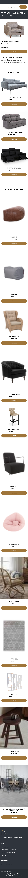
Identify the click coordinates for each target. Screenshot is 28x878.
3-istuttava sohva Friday (14, 97)
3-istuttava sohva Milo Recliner (14, 133)
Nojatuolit (12, 16)
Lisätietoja (14, 51)
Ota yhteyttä (13, 874)
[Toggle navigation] (2, 7)
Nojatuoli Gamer (14, 486)
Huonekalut (5, 16)
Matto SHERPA (14, 659)
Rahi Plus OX (14, 294)
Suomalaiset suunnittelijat (9, 849)
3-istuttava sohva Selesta (14, 168)
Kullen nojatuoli (14, 336)
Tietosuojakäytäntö (11, 875)
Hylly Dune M (14, 694)
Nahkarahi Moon (14, 237)
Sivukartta (19, 875)
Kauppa (23, 7)
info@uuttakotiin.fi (4, 1)
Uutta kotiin (6, 847)
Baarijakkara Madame (14, 429)
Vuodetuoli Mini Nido (14, 544)
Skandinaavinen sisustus (9, 852)
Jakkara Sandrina (14, 751)
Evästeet (19, 874)
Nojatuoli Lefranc (14, 601)
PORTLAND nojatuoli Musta (14, 394)
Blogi (4, 855)
